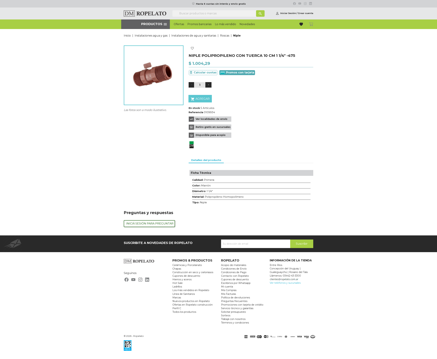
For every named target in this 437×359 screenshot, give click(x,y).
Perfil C (176, 308)
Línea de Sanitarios (183, 293)
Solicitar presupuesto (233, 311)
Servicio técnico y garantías (237, 308)
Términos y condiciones (235, 322)
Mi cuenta (227, 286)
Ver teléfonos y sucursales (285, 282)
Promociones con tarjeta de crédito (242, 304)
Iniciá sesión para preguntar (149, 223)
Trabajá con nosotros (233, 319)
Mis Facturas (228, 293)
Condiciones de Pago (233, 272)
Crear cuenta (305, 13)
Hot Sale (177, 283)
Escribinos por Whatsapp (236, 283)
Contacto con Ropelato (235, 275)
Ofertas (179, 24)
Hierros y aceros (182, 279)
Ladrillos (177, 286)
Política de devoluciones (235, 297)
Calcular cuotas (205, 72)
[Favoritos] (301, 24)
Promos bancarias (199, 24)
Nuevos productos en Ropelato (191, 301)
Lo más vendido (225, 24)
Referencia (196, 112)
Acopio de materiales (233, 265)
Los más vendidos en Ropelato (190, 290)
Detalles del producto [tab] (206, 160)
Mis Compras (228, 290)
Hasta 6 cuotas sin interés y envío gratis (221, 4)
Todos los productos (184, 311)
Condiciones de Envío (234, 268)
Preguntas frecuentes (234, 301)
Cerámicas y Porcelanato (187, 265)
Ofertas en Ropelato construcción (192, 304)
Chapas (176, 268)
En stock (194, 108)
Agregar (200, 99)
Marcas (176, 297)
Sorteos (225, 315)
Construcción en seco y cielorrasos (192, 272)
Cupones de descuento (186, 275)
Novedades (247, 24)
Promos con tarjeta (239, 72)
